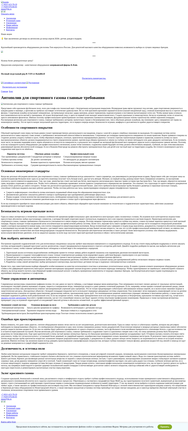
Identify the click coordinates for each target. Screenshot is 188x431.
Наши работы (12, 25)
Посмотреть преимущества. (94, 78)
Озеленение (11, 23)
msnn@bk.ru (6, 9)
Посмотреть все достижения (14, 87)
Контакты (10, 30)
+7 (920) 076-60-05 (9, 7)
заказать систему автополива (13, 298)
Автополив (11, 18)
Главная (4, 91)
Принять (164, 427)
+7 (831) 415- (9, 4)
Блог (11, 91)
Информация (12, 27)
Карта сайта (6, 422)
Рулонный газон (13, 20)
